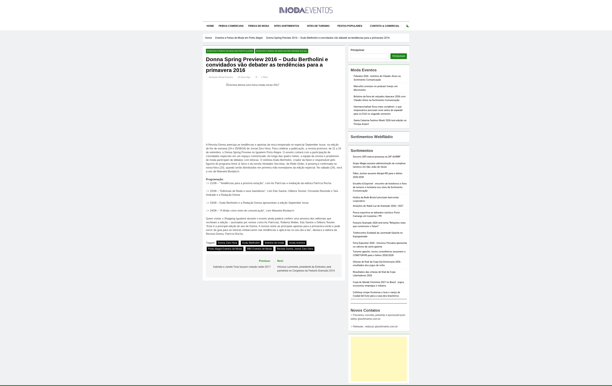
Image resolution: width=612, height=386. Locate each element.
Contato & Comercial (384, 26)
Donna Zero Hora (227, 242)
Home (210, 26)
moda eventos (297, 242)
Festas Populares (349, 26)
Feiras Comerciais (231, 26)
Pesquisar (357, 50)
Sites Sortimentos (286, 26)
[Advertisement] (379, 359)
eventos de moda (274, 242)
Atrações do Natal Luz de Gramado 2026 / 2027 (378, 205)
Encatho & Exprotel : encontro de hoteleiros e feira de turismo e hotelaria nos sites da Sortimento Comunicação (380, 187)
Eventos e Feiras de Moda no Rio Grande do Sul (281, 51)
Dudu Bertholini (251, 242)
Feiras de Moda (258, 26)
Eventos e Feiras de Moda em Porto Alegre (230, 51)
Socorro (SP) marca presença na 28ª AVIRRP (376, 156)
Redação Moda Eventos (221, 77)
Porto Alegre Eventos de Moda (225, 248)
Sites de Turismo (318, 26)
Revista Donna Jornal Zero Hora (295, 248)
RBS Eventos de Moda (259, 248)
